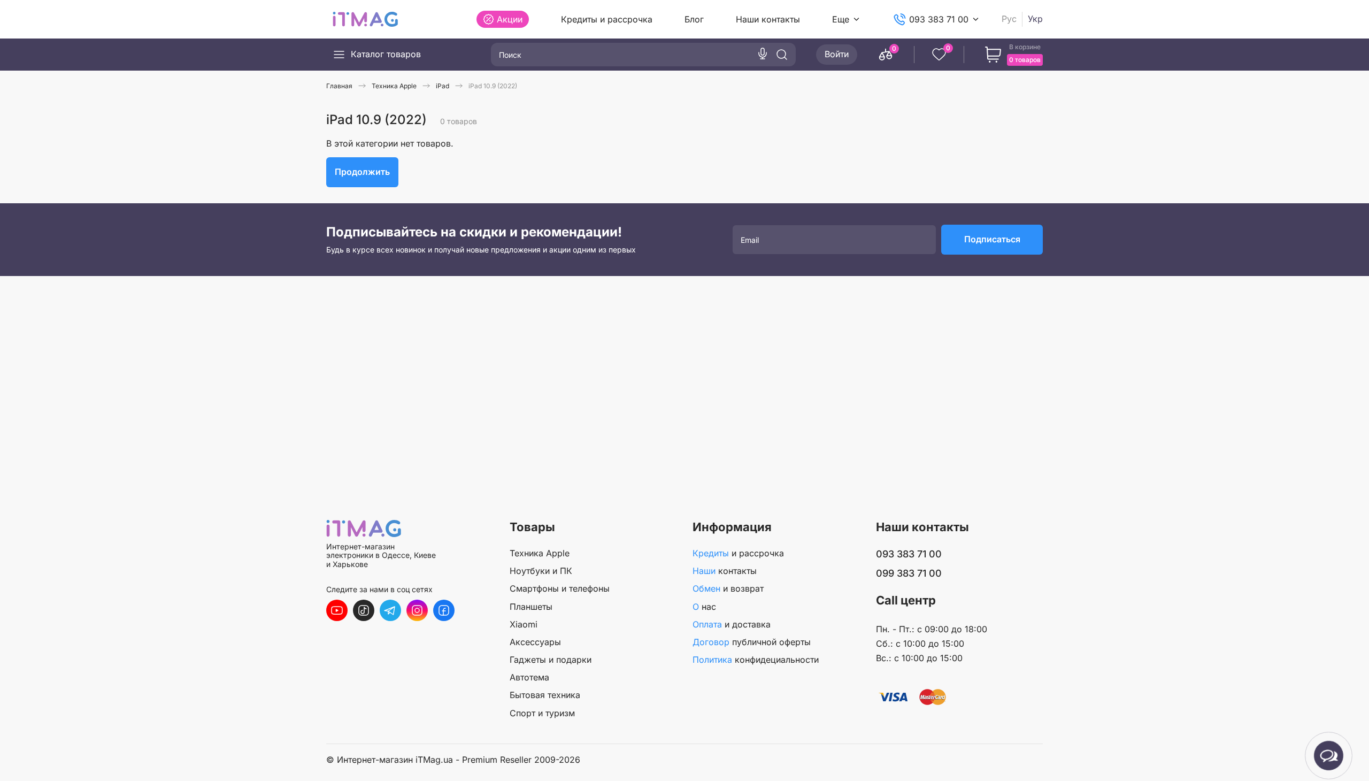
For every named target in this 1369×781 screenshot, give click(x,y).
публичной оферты (752, 642)
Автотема (529, 677)
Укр (1035, 19)
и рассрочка (738, 553)
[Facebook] (444, 610)
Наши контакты (768, 19)
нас (704, 606)
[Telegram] (390, 610)
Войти (837, 54)
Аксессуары (535, 642)
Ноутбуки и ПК (541, 570)
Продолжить (362, 171)
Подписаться (992, 239)
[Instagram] (417, 610)
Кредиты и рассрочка (606, 19)
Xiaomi (523, 624)
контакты (725, 570)
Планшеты (531, 606)
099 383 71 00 (909, 573)
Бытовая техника (545, 695)
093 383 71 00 (938, 19)
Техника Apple (540, 553)
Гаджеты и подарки (550, 659)
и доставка (732, 624)
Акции (509, 19)
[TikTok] (363, 610)
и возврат (728, 588)
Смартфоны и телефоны (560, 588)
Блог (694, 19)
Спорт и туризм (542, 713)
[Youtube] (337, 610)
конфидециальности (756, 659)
